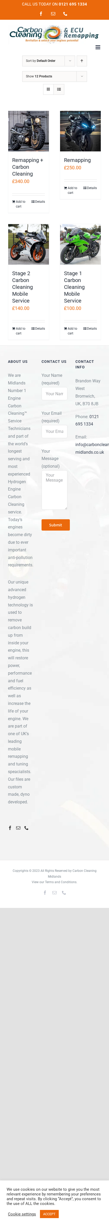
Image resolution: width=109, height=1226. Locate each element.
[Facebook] (10, 828)
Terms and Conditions (60, 882)
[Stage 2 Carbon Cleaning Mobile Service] (28, 244)
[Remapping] (80, 131)
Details (40, 202)
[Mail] (18, 828)
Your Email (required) (52, 417)
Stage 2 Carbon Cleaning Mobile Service (22, 287)
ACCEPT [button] (49, 1214)
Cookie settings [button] (22, 1214)
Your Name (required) (52, 379)
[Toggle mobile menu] (98, 47)
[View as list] (59, 89)
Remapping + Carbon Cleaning (27, 167)
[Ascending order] (82, 61)
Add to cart (20, 204)
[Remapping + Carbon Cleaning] (28, 131)
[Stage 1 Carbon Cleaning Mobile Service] (80, 244)
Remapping (77, 160)
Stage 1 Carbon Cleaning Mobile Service (74, 287)
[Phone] (26, 828)
